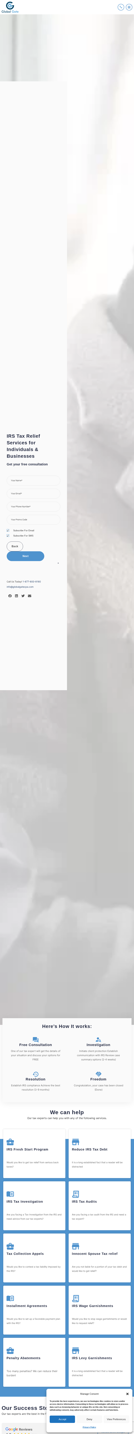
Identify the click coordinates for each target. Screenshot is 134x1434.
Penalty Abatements (24, 1358)
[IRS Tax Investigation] (10, 1194)
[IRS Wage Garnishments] (75, 1298)
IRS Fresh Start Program (27, 1149)
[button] (127, 1394)
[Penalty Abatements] (10, 1350)
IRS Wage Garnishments (92, 1306)
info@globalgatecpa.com (20, 586)
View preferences (116, 1419)
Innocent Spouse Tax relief (95, 1254)
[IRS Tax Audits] (75, 1194)
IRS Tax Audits (84, 1201)
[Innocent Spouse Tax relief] (75, 1246)
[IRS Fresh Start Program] (10, 1142)
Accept (62, 1419)
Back (15, 546)
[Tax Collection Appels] (10, 1246)
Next (25, 556)
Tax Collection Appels (25, 1254)
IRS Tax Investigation (25, 1201)
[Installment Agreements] (10, 1298)
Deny (89, 1419)
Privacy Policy (89, 1427)
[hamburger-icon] (129, 7)
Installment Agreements (27, 1306)
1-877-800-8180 (32, 581)
